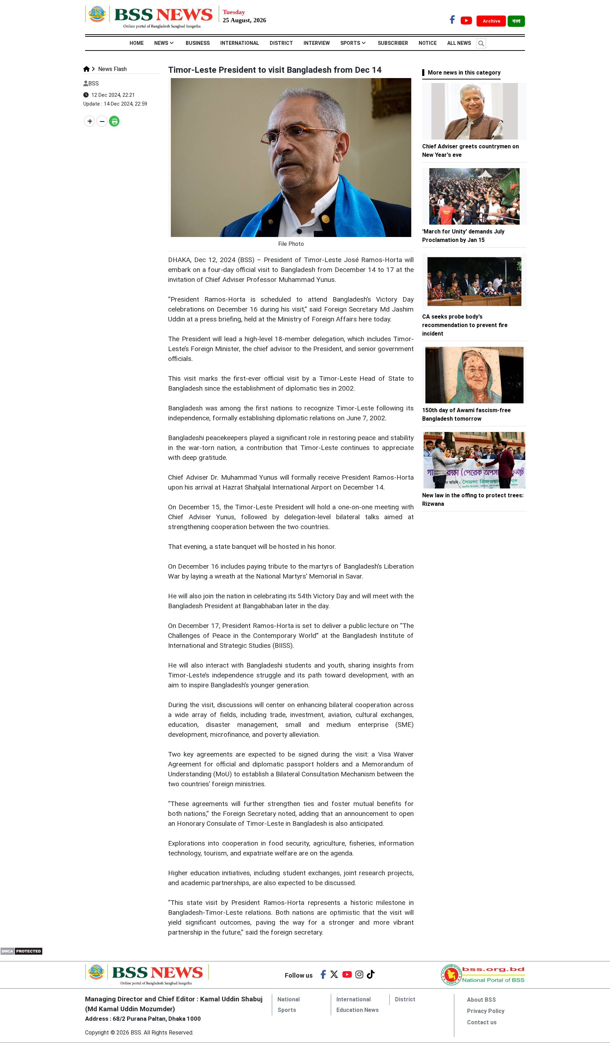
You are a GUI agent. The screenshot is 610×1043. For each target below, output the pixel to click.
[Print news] (114, 121)
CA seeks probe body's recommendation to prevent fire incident (465, 325)
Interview (317, 43)
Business (198, 43)
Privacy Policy (485, 1011)
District (281, 43)
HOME (137, 43)
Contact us (482, 1022)
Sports (350, 43)
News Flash (112, 69)
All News (459, 43)
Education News (357, 1010)
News (161, 43)
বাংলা (516, 21)
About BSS (481, 999)
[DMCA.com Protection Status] (21, 950)
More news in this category (464, 72)
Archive (492, 21)
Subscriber (393, 43)
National (288, 999)
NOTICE (428, 43)
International (239, 43)
